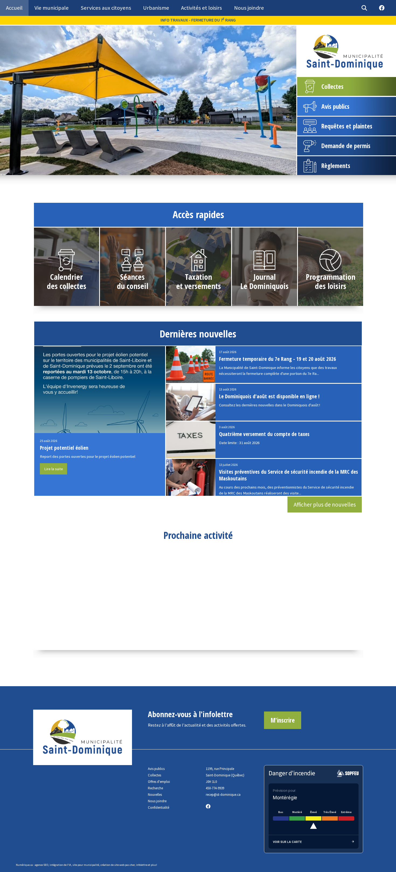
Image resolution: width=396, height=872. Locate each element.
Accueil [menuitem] (14, 7)
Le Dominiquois (264, 286)
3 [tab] (152, 170)
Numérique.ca (24, 865)
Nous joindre (157, 801)
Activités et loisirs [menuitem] (201, 7)
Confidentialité (158, 807)
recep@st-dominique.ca (223, 794)
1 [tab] (136, 170)
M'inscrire (283, 720)
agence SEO (41, 865)
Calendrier (66, 276)
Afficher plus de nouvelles (325, 504)
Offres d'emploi (159, 781)
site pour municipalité (85, 865)
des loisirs (330, 286)
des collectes (66, 286)
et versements (198, 286)
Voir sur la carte (287, 841)
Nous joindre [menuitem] (249, 7)
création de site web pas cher (117, 865)
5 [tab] (169, 170)
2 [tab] (144, 170)
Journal (264, 276)
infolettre (141, 865)
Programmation (330, 276)
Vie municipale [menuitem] (51, 7)
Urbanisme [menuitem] (156, 7)
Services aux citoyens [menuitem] (106, 7)
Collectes (154, 775)
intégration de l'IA (60, 865)
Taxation (198, 276)
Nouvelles (155, 794)
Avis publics (156, 768)
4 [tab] (161, 170)
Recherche (155, 788)
